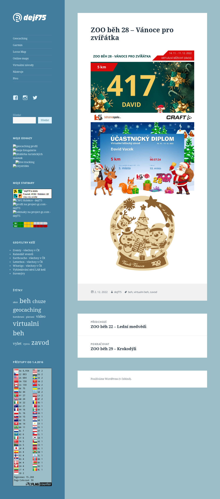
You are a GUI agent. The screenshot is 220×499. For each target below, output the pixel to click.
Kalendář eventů (23, 254)
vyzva (26, 343)
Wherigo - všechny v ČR (27, 266)
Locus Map (19, 52)
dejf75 (118, 292)
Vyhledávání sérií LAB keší (29, 269)
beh (25, 300)
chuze (39, 301)
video (41, 316)
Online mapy (21, 58)
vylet (17, 343)
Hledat (17, 115)
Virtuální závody (23, 65)
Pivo (15, 78)
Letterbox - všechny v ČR (28, 262)
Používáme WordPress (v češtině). (111, 379)
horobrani (18, 316)
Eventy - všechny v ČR (26, 250)
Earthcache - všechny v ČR (29, 258)
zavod (40, 342)
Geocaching (20, 38)
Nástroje (18, 72)
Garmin (18, 45)
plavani (30, 316)
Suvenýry (19, 273)
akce (15, 302)
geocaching (27, 309)
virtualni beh (26, 328)
